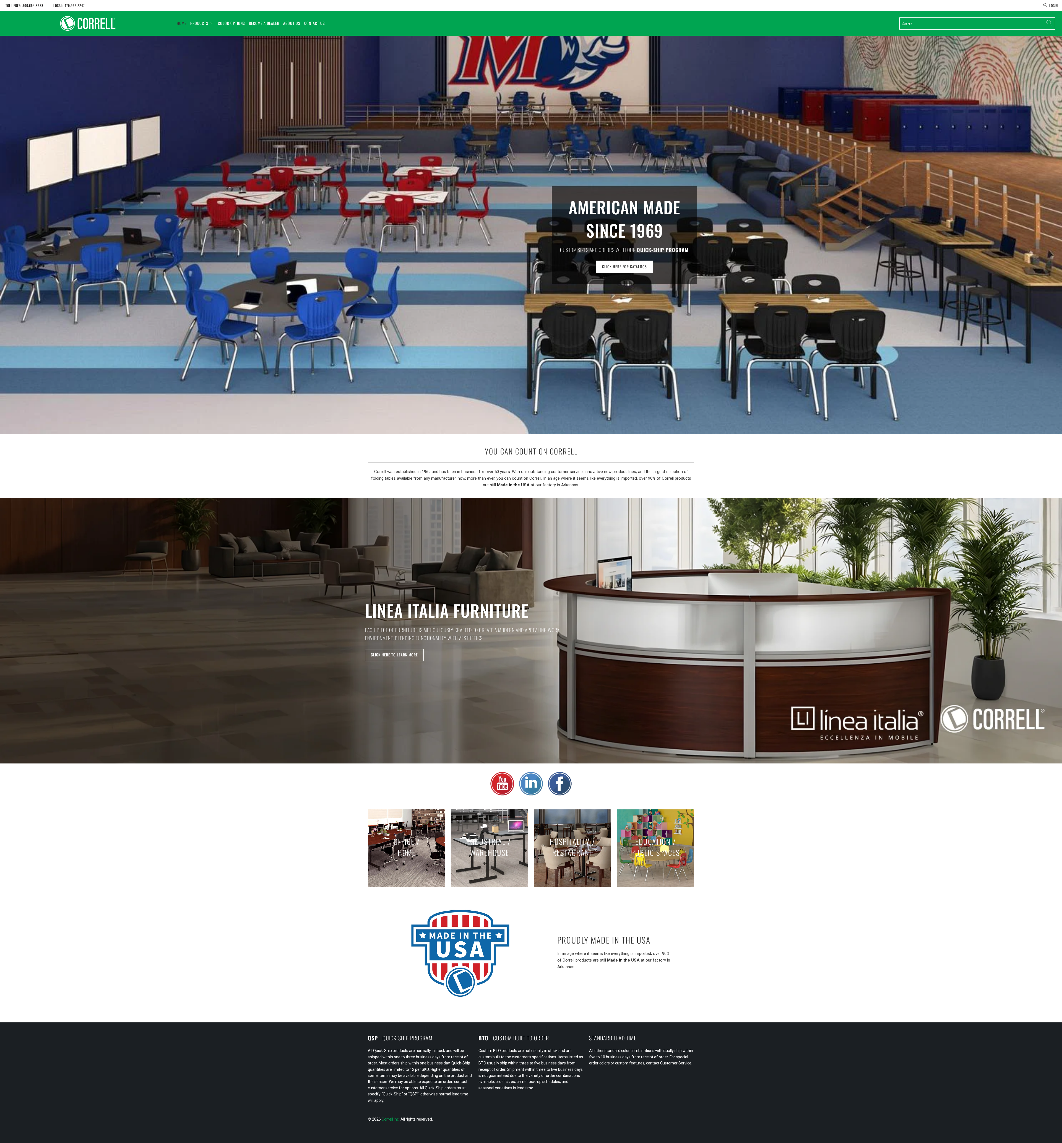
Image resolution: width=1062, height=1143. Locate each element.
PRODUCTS (199, 23)
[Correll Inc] (88, 23)
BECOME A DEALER (264, 23)
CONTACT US (314, 23)
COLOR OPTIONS (231, 23)
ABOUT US (291, 23)
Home (181, 23)
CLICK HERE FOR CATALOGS (624, 266)
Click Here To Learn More (394, 655)
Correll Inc (390, 1119)
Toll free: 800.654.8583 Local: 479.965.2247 (45, 5)
